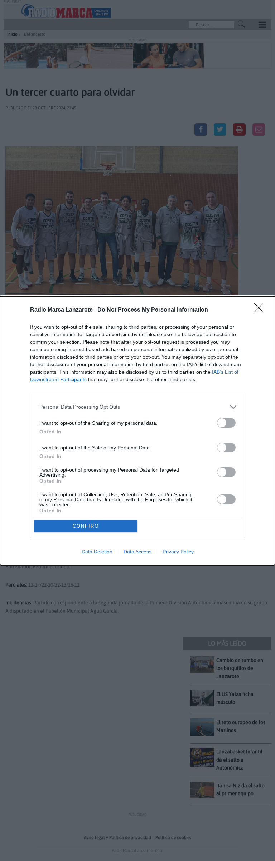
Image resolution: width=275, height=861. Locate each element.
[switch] (226, 423)
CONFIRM (86, 526)
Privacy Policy (178, 551)
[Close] (261, 310)
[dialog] (137, 430)
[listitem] (137, 407)
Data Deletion (97, 551)
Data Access (137, 551)
